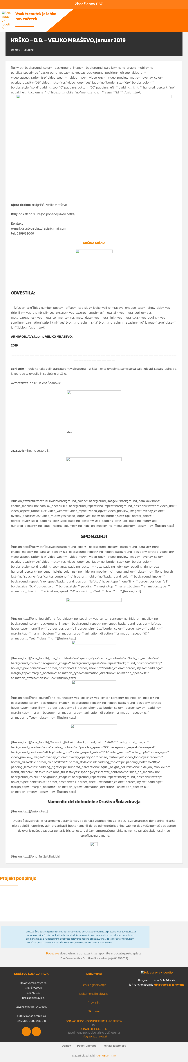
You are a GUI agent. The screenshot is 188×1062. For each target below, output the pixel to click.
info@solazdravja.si (94, 1036)
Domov (15, 49)
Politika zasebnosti (114, 1045)
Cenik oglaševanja (94, 985)
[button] (126, 14)
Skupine (29, 49)
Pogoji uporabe (86, 1045)
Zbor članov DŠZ (89, 3)
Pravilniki (94, 1002)
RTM (113, 1055)
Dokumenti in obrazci (94, 993)
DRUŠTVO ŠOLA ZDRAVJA (31, 974)
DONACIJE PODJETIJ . (94, 1029)
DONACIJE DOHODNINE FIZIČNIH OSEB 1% (94, 1021)
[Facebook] (26, 1031)
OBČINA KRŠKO (94, 243)
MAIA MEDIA (102, 1055)
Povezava (52, 953)
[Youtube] (36, 1031)
